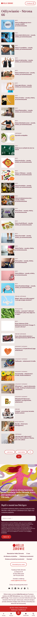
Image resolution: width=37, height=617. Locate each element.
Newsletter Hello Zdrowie (15, 553)
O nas (28, 553)
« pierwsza (10, 452)
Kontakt (29, 559)
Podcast (11, 615)
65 (31, 452)
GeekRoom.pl (22, 610)
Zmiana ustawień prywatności (14, 559)
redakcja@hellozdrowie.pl (18, 580)
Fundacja (29, 3)
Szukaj (33, 615)
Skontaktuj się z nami (18, 564)
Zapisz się (6, 537)
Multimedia (26, 615)
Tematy (3, 615)
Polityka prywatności (26, 556)
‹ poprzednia (21, 452)
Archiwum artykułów (10, 556)
